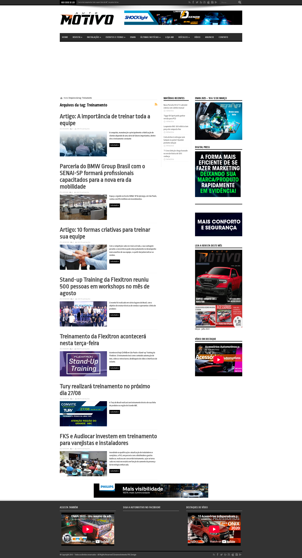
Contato (223, 37)
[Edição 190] (218, 327)
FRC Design (131, 555)
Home (65, 37)
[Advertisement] (151, 69)
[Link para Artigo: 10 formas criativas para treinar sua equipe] (83, 269)
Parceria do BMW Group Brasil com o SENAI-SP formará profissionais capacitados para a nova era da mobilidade (102, 176)
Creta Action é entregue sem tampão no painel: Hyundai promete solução (174, 140)
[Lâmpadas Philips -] (151, 497)
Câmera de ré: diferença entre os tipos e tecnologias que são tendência (103, 2)
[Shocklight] (183, 24)
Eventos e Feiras (115, 37)
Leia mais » (114, 145)
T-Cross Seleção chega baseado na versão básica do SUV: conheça (176, 153)
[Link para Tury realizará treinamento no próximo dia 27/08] (83, 426)
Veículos (184, 37)
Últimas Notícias (150, 37)
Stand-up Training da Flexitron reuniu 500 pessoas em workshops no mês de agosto (104, 286)
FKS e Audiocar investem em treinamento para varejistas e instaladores (108, 439)
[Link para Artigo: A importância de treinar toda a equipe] (83, 156)
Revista (77, 37)
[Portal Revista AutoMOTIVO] (91, 25)
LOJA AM (169, 37)
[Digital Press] (218, 196)
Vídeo (197, 37)
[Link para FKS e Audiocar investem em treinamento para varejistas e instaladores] (83, 476)
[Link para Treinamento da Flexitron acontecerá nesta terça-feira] (83, 376)
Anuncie (209, 37)
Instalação (94, 37)
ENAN (133, 37)
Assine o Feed (156, 104)
